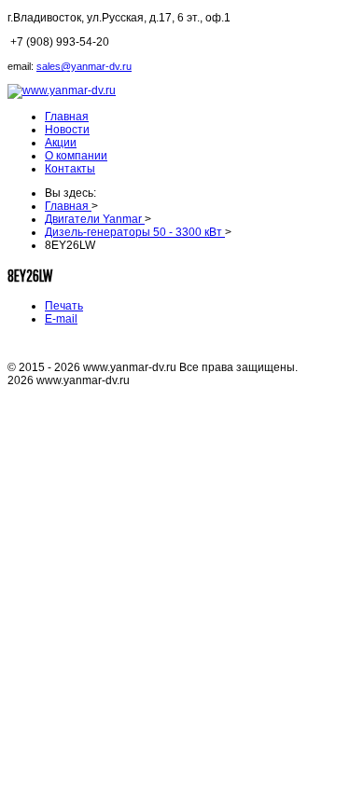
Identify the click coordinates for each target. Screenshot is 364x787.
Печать (64, 305)
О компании (76, 155)
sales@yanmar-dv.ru (84, 66)
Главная (67, 116)
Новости (67, 129)
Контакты (70, 168)
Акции (61, 142)
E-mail (61, 318)
